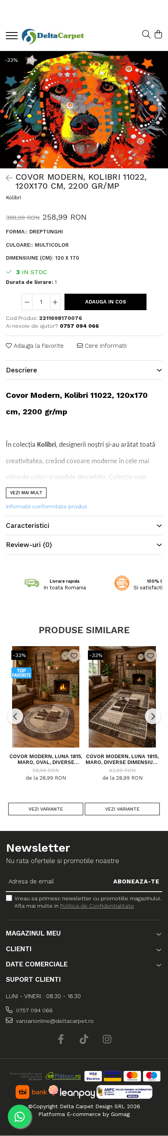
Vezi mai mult (26, 492)
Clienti (19, 949)
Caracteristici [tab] (27, 525)
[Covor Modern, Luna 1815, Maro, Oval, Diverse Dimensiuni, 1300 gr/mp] (45, 697)
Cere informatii (105, 345)
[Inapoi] (6, 178)
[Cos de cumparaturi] (158, 35)
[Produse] (13, 38)
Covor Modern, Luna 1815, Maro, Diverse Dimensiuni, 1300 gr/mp (122, 759)
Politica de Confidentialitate (97, 906)
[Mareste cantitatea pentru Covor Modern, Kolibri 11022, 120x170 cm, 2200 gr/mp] (55, 302)
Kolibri (13, 197)
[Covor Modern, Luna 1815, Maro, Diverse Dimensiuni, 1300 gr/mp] (122, 697)
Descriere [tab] (21, 370)
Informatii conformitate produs (46, 506)
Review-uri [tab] (29, 545)
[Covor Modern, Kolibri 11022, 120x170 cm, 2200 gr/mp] (84, 109)
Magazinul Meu (33, 933)
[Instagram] (107, 1040)
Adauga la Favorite (38, 345)
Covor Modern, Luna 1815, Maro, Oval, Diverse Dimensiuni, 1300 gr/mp (45, 759)
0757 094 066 (33, 1010)
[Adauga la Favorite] (74, 655)
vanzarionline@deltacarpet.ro (54, 1021)
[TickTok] (84, 1040)
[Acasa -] (52, 37)
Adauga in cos (105, 302)
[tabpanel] (84, 109)
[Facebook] (61, 1040)
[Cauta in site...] (146, 35)
